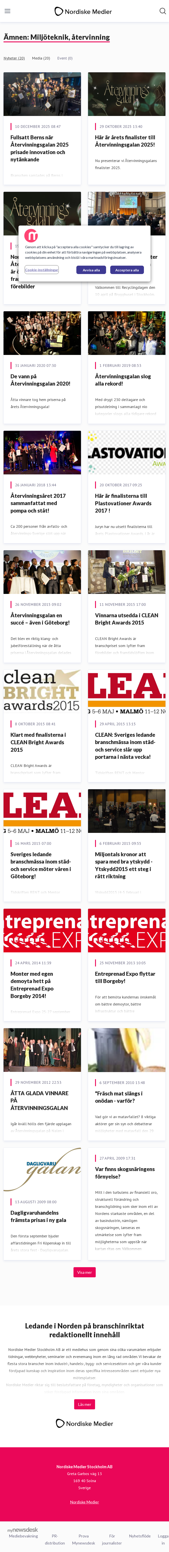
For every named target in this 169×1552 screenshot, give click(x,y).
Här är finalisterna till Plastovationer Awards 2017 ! (123, 503)
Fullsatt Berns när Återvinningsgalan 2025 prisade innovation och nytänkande (40, 148)
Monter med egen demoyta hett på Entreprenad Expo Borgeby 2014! (32, 984)
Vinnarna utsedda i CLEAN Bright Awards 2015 (126, 619)
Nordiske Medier (84, 1502)
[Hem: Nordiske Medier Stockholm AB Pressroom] (83, 11)
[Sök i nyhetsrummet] (162, 11)
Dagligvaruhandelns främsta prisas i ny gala (38, 1216)
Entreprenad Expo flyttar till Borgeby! (125, 977)
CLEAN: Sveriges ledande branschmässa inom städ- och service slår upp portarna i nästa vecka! (125, 745)
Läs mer (84, 1404)
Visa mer (84, 1272)
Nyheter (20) (14, 58)
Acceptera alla (127, 270)
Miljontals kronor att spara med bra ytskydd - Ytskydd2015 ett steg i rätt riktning (123, 865)
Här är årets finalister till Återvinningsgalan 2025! (125, 141)
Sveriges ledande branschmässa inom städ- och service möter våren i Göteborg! (41, 865)
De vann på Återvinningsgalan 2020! (40, 380)
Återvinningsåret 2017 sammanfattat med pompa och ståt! (38, 503)
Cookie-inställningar (41, 270)
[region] (84, 254)
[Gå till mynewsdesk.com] (22, 1530)
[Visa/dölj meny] (7, 11)
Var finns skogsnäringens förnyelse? (125, 1173)
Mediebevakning (23, 1535)
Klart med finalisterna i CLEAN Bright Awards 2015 (38, 742)
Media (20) (41, 58)
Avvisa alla (91, 270)
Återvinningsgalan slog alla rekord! (123, 380)
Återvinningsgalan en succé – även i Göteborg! (40, 619)
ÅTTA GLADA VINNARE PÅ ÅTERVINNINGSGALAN (39, 1100)
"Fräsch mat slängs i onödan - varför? (119, 1097)
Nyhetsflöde (140, 1535)
